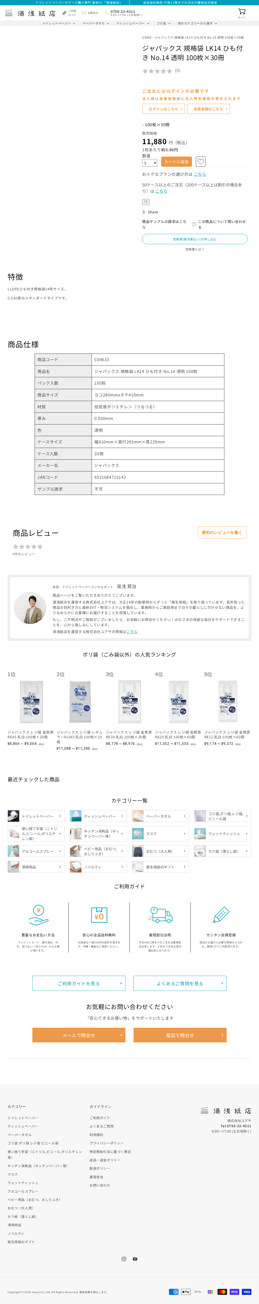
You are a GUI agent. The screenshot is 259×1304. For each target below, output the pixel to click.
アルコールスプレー (23, 1191)
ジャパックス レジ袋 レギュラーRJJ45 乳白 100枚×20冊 (79, 737)
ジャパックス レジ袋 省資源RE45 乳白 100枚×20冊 (30, 735)
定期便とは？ (195, 249)
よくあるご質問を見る (180, 983)
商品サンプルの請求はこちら (164, 224)
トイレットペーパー (56, 23)
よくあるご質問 (102, 1126)
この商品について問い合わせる (222, 224)
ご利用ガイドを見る (79, 983)
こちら (200, 174)
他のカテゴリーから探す (195, 23)
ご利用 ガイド (72, 13)
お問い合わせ (100, 1185)
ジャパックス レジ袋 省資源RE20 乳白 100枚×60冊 (178, 735)
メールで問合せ (78, 1035)
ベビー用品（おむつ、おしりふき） (35, 1199)
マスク (13, 1174)
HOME (147, 37)
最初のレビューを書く (222, 532)
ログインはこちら (163, 108)
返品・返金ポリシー (105, 1160)
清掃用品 (14, 1224)
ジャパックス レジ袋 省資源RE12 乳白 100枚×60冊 (227, 735)
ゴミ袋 (161, 23)
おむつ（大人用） (21, 1208)
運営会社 (96, 1176)
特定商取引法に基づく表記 (110, 1151)
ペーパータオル (93, 23)
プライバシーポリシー (107, 1143)
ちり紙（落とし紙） (23, 1216)
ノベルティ (16, 1233)
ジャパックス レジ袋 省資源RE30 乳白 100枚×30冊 (129, 735)
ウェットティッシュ (23, 1182)
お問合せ (93, 13)
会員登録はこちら (208, 108)
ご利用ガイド (100, 1117)
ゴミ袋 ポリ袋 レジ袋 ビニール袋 (33, 1143)
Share (153, 211)
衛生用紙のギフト (21, 1241)
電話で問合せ (180, 1035)
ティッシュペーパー (130, 23)
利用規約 (96, 1134)
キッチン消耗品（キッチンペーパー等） (39, 1165)
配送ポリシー (100, 1168)
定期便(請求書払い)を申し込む (195, 239)
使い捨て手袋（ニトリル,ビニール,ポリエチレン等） (45, 1154)
